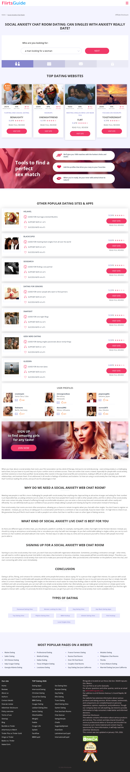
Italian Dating (42, 660)
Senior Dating (37, 711)
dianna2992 (61, 408)
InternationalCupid (62, 737)
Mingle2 (35, 719)
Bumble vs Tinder (8, 726)
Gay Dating (59, 693)
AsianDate (59, 730)
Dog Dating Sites (78, 609)
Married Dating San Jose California (113, 667)
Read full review (17, 125)
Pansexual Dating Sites (25, 609)
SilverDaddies (37, 715)
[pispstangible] (91, 397)
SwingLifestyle (60, 719)
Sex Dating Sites (61, 686)
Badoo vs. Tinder (8, 741)
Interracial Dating (38, 689)
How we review (7, 704)
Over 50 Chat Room (75, 660)
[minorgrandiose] (50, 397)
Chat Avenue (59, 715)
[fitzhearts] (8, 411)
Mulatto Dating (106, 652)
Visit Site (16, 131)
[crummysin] (8, 397)
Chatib (57, 722)
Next (97, 50)
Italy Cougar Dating (12, 664)
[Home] (14, 3)
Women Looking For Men (52, 609)
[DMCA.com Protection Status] (90, 741)
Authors (5, 697)
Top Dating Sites (18, 616)
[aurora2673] (91, 411)
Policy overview (7, 711)
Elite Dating (59, 697)
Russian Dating (60, 689)
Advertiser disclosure (10, 708)
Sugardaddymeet (61, 726)
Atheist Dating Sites (88, 616)
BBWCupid (36, 737)
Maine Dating (10, 652)
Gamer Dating (60, 708)
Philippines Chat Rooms (109, 656)
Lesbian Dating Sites (40, 708)
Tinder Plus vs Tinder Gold (12, 733)
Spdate (34, 730)
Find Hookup (110, 616)
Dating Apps (36, 686)
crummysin (19, 394)
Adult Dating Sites (61, 704)
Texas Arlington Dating (45, 664)
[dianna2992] (50, 411)
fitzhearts (19, 408)
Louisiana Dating (43, 667)
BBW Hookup (65, 616)
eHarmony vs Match (9, 730)
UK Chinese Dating (12, 660)
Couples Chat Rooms (76, 664)
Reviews (5, 689)
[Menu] (127, 3)
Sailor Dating (9, 656)
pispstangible (104, 394)
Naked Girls (6, 744)
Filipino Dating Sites (42, 616)
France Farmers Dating (77, 652)
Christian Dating (38, 693)
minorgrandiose (63, 394)
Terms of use (7, 715)
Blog (3, 722)
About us (5, 693)
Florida (103, 660)
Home (4, 686)
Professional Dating (44, 652)
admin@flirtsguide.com (94, 691)
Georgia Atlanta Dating (13, 667)
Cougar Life (36, 726)
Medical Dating (42, 656)
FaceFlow (35, 733)
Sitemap (5, 719)
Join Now (23, 447)
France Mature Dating (108, 664)
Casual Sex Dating (39, 697)
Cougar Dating (37, 704)
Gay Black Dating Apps (103, 609)
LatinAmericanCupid (62, 733)
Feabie (34, 722)
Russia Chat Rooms (75, 656)
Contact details (7, 700)
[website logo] (12, 218)
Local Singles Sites (64, 622)
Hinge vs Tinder (8, 737)
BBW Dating (36, 700)
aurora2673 (103, 408)
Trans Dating (60, 700)
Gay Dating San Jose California (79, 667)
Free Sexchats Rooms (63, 711)
